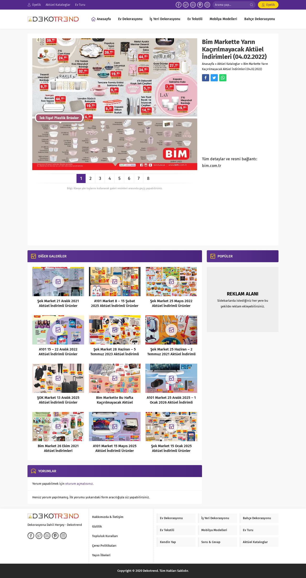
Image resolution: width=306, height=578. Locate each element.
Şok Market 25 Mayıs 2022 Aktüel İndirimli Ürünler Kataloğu (171, 306)
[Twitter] (186, 5)
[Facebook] (178, 5)
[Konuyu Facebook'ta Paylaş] (205, 77)
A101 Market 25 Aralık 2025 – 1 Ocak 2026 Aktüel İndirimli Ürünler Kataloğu (171, 402)
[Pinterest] (200, 5)
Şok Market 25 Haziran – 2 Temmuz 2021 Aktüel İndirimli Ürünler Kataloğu (171, 354)
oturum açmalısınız (79, 483)
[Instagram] (207, 5)
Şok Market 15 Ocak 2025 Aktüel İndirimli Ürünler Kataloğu (171, 451)
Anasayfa (208, 64)
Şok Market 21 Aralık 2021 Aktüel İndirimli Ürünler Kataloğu (58, 306)
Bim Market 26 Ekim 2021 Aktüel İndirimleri (58, 448)
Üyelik (270, 4)
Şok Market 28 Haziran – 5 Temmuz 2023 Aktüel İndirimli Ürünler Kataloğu (114, 354)
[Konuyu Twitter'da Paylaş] (214, 77)
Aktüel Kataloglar (228, 64)
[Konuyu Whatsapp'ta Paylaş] (222, 77)
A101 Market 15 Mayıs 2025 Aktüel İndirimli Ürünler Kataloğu (115, 451)
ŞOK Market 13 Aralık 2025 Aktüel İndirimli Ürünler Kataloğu (58, 402)
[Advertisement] (242, 120)
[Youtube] (193, 5)
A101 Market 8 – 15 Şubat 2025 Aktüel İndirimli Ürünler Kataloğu (114, 306)
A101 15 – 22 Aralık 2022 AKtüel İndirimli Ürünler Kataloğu (58, 354)
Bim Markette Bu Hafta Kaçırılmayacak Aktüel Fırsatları (114, 402)
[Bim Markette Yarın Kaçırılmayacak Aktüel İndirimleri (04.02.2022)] (114, 168)
